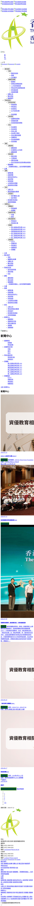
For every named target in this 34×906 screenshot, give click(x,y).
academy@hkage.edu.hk (11, 858)
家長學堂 (10, 179)
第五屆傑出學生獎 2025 (18, 229)
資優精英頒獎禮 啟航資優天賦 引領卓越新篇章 (13, 622)
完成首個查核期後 (16, 123)
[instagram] (10, 64)
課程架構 (14, 152)
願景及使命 (14, 73)
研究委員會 (14, 90)
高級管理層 (14, 92)
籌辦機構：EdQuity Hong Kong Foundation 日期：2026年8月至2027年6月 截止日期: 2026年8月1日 (17, 462)
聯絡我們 (10, 98)
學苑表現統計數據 (13, 191)
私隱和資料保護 (16, 898)
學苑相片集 (14, 223)
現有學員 (10, 116)
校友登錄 (24, 9)
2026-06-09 (4, 781)
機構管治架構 (11, 79)
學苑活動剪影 (11, 218)
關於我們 (7, 69)
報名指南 (10, 154)
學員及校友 (8, 100)
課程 (6, 143)
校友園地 (14, 127)
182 (5, 803)
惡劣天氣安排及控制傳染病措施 (21, 162)
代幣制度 (14, 158)
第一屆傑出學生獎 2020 (18, 237)
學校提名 (14, 106)
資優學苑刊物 (11, 212)
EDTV (13, 241)
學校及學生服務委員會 (18, 88)
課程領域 (10, 145)
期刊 (12, 216)
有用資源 (10, 181)
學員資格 (14, 104)
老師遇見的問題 (12, 185)
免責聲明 (9, 896)
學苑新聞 (14, 208)
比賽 (5, 168)
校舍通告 (3, 896)
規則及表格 (14, 160)
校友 (9, 125)
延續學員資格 (15, 118)
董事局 (13, 81)
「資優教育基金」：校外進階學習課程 (19, 166)
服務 (12, 75)
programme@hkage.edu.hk (11, 849)
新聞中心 (7, 204)
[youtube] (17, 64)
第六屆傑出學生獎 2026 (18, 227)
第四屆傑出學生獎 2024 (18, 231)
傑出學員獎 (20, 789)
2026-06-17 (4, 768)
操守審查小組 (15, 196)
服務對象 (10, 173)
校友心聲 (14, 131)
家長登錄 (11, 11)
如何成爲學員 (11, 102)
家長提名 (14, 108)
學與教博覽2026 (5, 771)
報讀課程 (10, 164)
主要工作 (10, 189)
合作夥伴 (14, 77)
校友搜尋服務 (15, 139)
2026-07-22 (4, 452)
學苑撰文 (14, 245)
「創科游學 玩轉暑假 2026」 (8, 703)
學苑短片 (14, 221)
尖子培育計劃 (15, 111)
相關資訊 (14, 247)
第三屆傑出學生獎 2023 (18, 233)
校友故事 (14, 129)
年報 (12, 214)
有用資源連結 (12, 202)
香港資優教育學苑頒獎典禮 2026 (9, 520)
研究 (6, 187)
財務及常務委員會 (16, 83)
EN (5, 59)
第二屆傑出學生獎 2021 (18, 235)
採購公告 (10, 94)
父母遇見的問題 (12, 183)
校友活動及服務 (16, 135)
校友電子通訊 (15, 133)
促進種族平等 (25, 898)
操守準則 (14, 198)
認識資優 (10, 175)
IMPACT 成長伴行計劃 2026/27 (8, 456)
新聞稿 (13, 210)
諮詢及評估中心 (12, 177)
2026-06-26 (4, 700)
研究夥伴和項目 (12, 200)
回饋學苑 (14, 137)
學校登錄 (24, 11)
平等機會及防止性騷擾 (20, 896)
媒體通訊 (10, 206)
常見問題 (14, 114)
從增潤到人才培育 (16, 150)
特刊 (9, 353)
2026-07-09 (4, 619)
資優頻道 (10, 239)
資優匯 (10, 225)
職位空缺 (10, 96)
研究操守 (10, 193)
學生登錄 (11, 9)
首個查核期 (14, 120)
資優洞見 (14, 243)
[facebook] (4, 64)
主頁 (5, 253)
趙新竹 (2, 785)
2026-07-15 (4, 516)
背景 (9, 71)
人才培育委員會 (16, 86)
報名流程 (14, 156)
